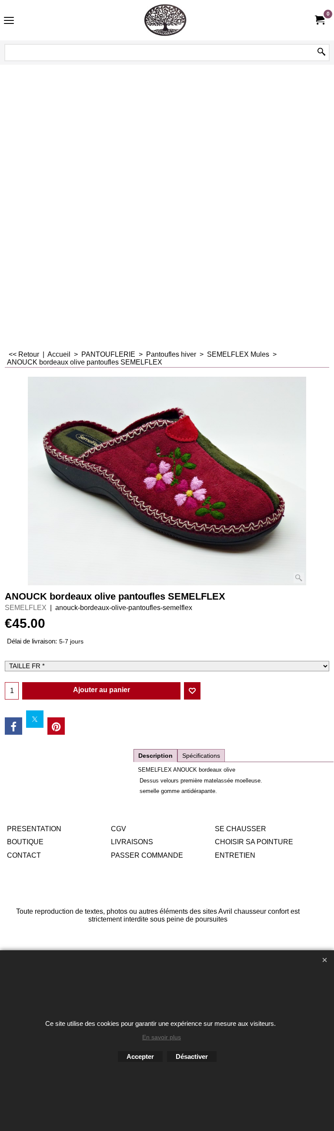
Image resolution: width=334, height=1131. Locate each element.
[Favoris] (192, 691)
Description (155, 755)
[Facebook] (13, 726)
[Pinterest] (56, 726)
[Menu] (9, 21)
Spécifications (201, 755)
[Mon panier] (319, 20)
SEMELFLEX (26, 607)
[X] (34, 719)
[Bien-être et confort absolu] (165, 20)
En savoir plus (161, 1037)
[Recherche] (321, 52)
